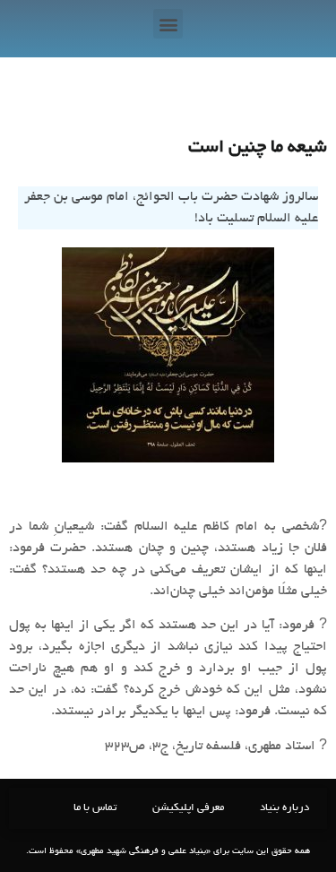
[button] (168, 24)
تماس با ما (94, 808)
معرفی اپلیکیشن (188, 808)
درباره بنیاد (284, 808)
